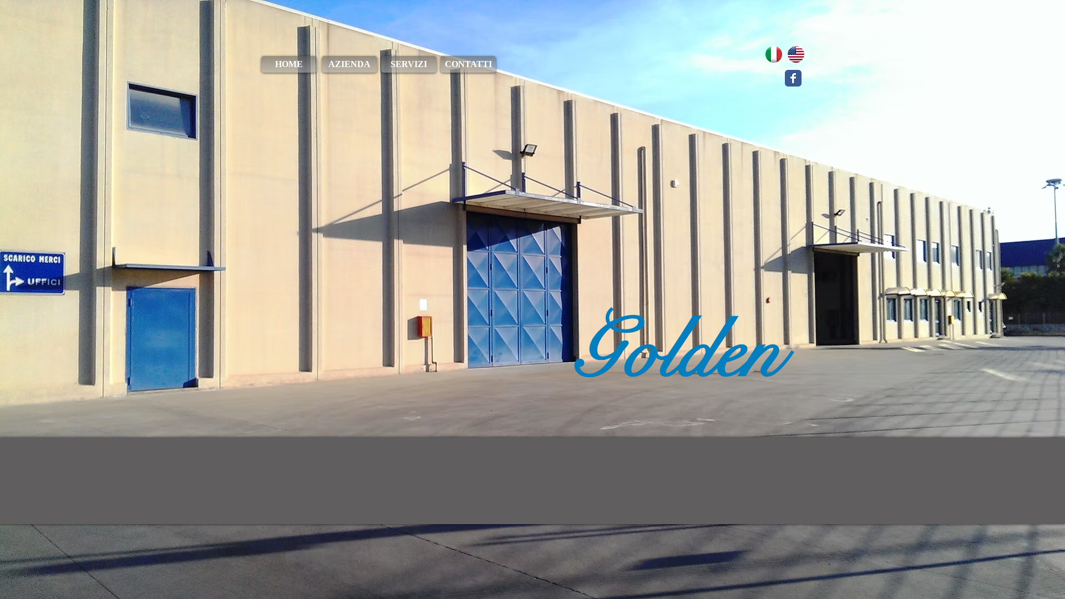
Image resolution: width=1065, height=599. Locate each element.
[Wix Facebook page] (793, 78)
